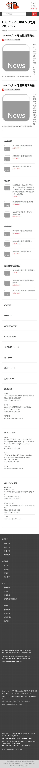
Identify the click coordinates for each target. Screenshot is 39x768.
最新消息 (5, 583)
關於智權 (5, 561)
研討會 (6, 591)
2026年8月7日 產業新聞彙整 (21, 251)
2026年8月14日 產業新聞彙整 (22, 241)
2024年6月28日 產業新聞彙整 (18, 85)
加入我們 (7, 555)
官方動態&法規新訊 (10, 599)
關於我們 (5, 539)
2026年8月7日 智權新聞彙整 (21, 166)
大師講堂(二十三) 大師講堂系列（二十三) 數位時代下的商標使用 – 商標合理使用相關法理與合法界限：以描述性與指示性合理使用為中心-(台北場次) (23, 189)
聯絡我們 (7, 610)
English (33, 3)
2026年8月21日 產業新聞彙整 (22, 231)
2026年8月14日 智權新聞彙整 (22, 156)
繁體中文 (34, 8)
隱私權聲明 (7, 617)
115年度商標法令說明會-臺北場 (22, 202)
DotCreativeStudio (24, 766)
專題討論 (5, 605)
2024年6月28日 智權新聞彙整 (18, 35)
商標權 (6, 569)
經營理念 (7, 547)
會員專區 (7, 613)
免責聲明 (7, 621)
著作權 (6, 573)
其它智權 (7, 577)
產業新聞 (17, 89)
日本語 (33, 6)
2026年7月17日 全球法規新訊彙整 (23, 291)
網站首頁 (4, 31)
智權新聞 (17, 40)
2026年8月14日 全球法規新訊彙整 (23, 270)
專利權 (6, 566)
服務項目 (7, 551)
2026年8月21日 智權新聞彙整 (22, 145)
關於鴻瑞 (7, 543)
